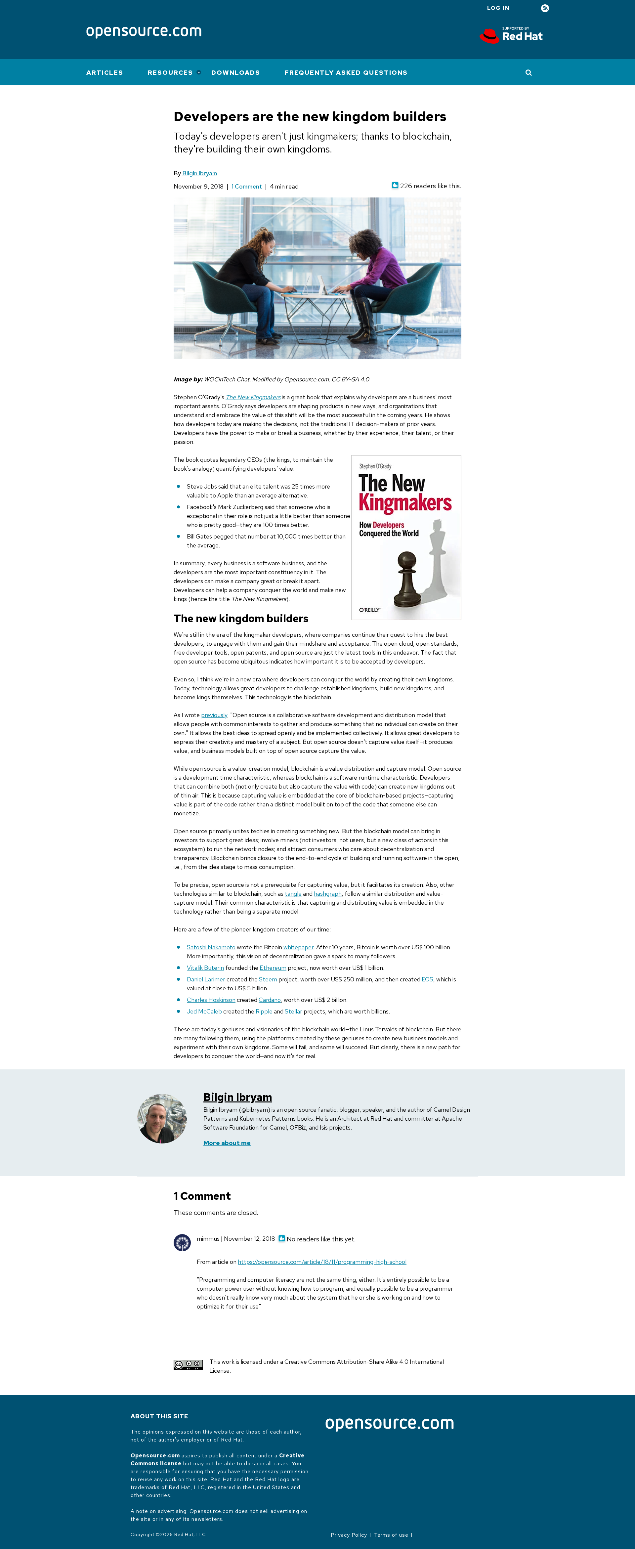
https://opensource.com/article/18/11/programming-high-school (322, 1262)
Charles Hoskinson (211, 1000)
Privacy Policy (349, 1534)
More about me (227, 1143)
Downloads (235, 72)
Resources (170, 72)
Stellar (293, 1011)
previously (214, 715)
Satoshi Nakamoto (211, 947)
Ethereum (273, 967)
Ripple (264, 1011)
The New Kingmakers (253, 397)
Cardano (270, 1000)
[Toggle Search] (529, 72)
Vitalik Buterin (205, 967)
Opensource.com (155, 1455)
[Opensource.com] (144, 33)
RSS (545, 8)
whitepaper (298, 947)
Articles (104, 72)
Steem (268, 979)
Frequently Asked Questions (346, 72)
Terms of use (391, 1534)
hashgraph (328, 893)
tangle (293, 893)
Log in (498, 8)
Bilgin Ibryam (199, 173)
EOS (427, 979)
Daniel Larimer (206, 979)
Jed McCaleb (204, 1011)
